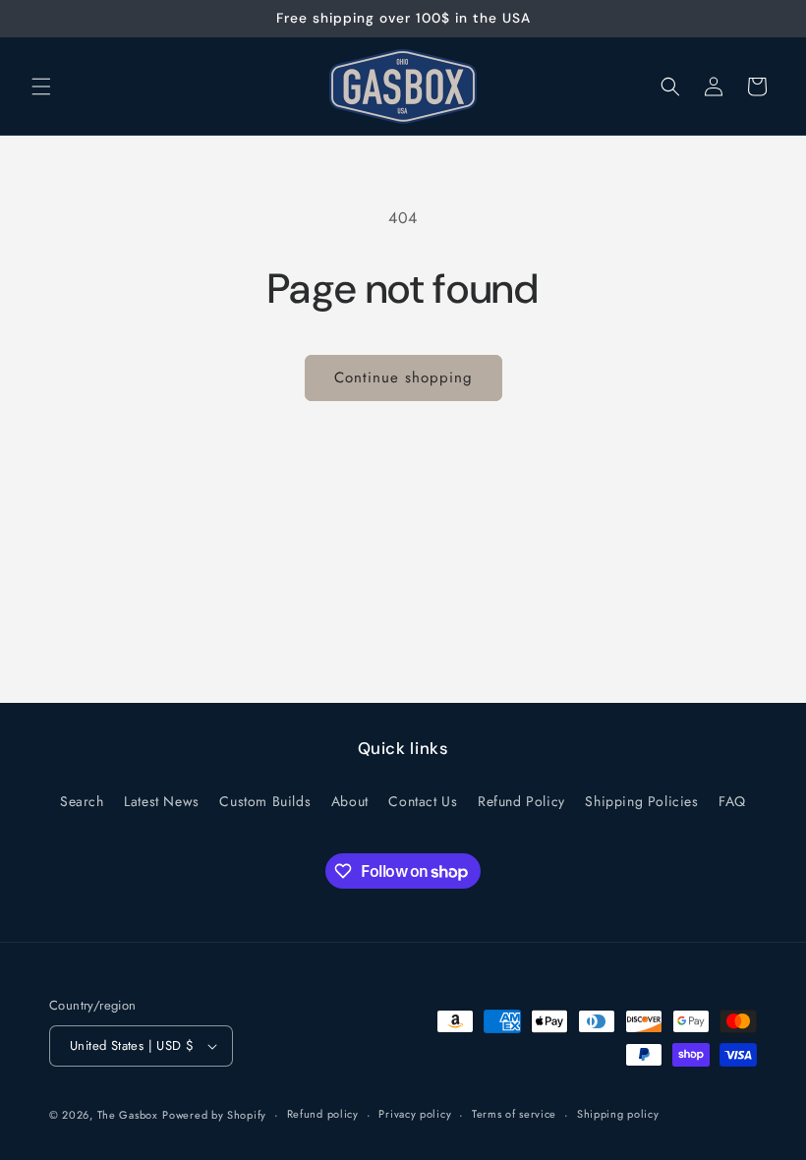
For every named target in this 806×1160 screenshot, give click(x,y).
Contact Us (422, 801)
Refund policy (323, 1114)
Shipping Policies (641, 801)
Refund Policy (521, 801)
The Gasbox (127, 1115)
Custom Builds (265, 801)
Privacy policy (414, 1114)
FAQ (732, 801)
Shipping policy (618, 1114)
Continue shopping (403, 377)
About (350, 801)
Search (82, 801)
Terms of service (514, 1114)
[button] (41, 86)
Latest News (162, 801)
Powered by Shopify (214, 1115)
